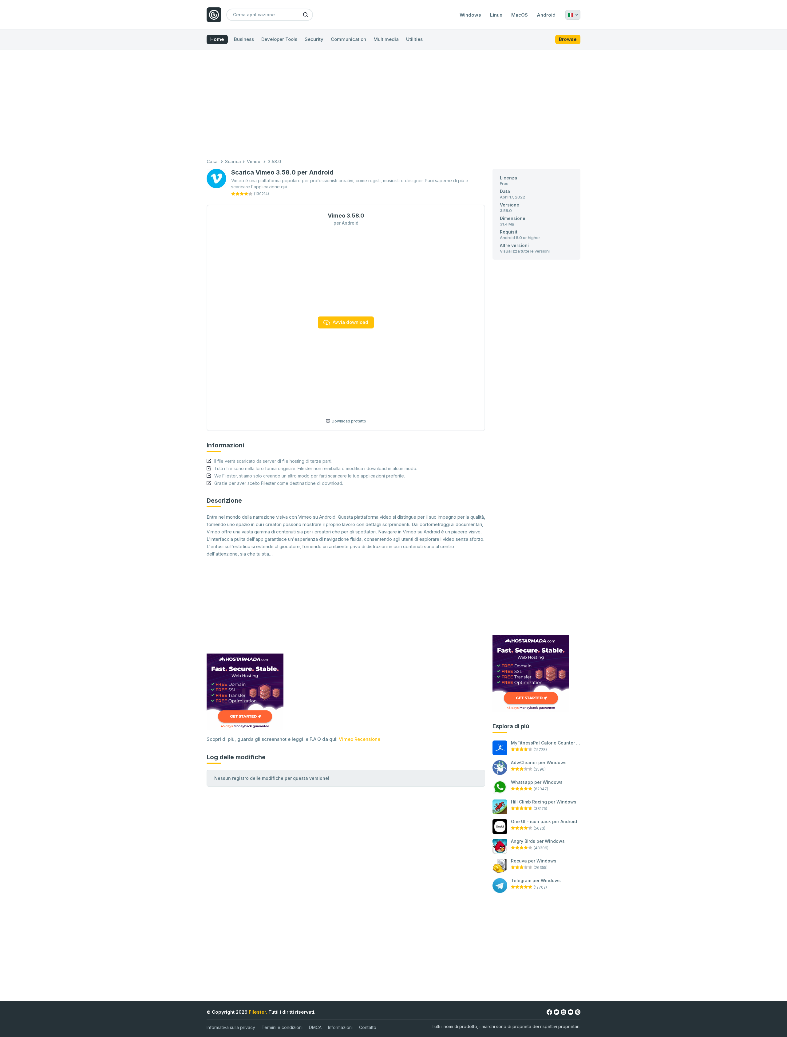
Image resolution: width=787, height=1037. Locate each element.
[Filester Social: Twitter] (556, 1011)
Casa (212, 161)
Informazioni (340, 1027)
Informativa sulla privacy (231, 1027)
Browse (568, 39)
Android (546, 15)
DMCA (315, 1027)
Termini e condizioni (282, 1027)
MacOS (519, 15)
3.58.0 (274, 161)
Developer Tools (279, 39)
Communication (348, 39)
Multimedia (386, 39)
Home (217, 39)
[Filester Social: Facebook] (549, 1011)
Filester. (258, 1012)
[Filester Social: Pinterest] (577, 1011)
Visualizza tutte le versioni (525, 251)
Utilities (414, 39)
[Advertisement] (393, 105)
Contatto (367, 1027)
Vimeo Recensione (359, 739)
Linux (496, 15)
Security (314, 39)
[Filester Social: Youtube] (570, 1011)
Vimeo (253, 161)
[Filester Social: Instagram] (563, 1011)
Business (244, 39)
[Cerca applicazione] (305, 14)
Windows (470, 15)
